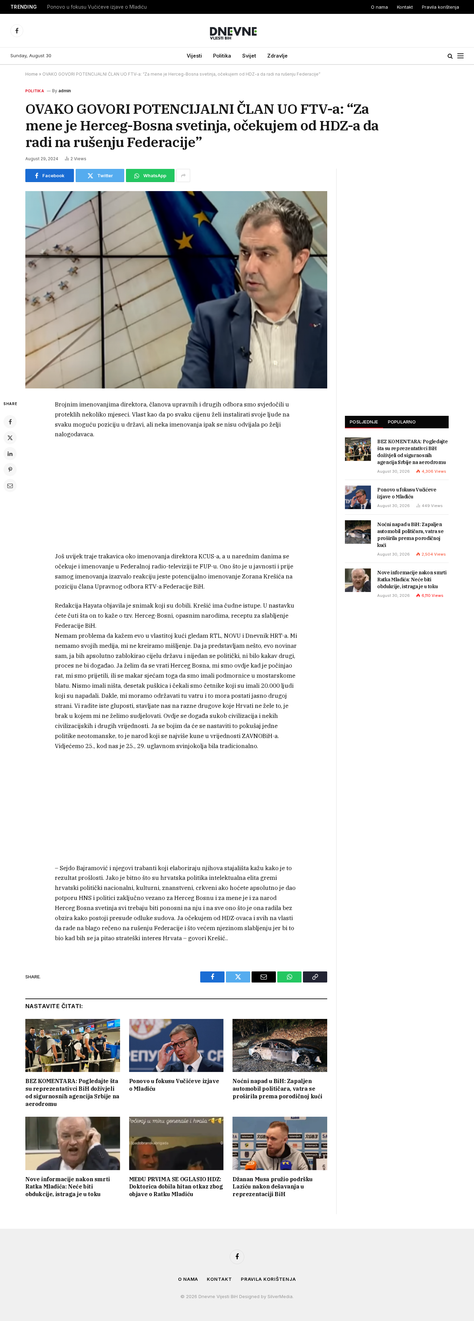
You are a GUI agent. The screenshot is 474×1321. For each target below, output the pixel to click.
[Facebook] (10, 421)
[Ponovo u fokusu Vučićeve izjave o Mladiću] (176, 1045)
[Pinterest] (10, 469)
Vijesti (194, 56)
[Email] (10, 485)
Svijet (249, 56)
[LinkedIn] (10, 453)
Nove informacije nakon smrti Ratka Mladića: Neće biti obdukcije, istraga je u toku (67, 1187)
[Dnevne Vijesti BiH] (237, 30)
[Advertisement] (176, 497)
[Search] (450, 56)
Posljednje (364, 421)
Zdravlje (277, 56)
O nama (379, 7)
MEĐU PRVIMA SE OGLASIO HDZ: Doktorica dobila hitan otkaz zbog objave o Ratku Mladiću (176, 1187)
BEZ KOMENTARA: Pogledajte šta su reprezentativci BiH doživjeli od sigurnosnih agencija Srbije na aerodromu (72, 1092)
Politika (222, 56)
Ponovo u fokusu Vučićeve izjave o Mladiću (97, 7)
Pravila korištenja (440, 7)
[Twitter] (10, 437)
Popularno (402, 421)
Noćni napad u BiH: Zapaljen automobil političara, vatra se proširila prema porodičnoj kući (277, 1089)
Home (31, 74)
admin (64, 90)
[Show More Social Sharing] (183, 175)
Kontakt (405, 7)
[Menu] (460, 56)
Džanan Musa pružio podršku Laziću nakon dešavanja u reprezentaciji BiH (272, 1187)
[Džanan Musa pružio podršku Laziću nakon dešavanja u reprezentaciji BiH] (279, 1143)
